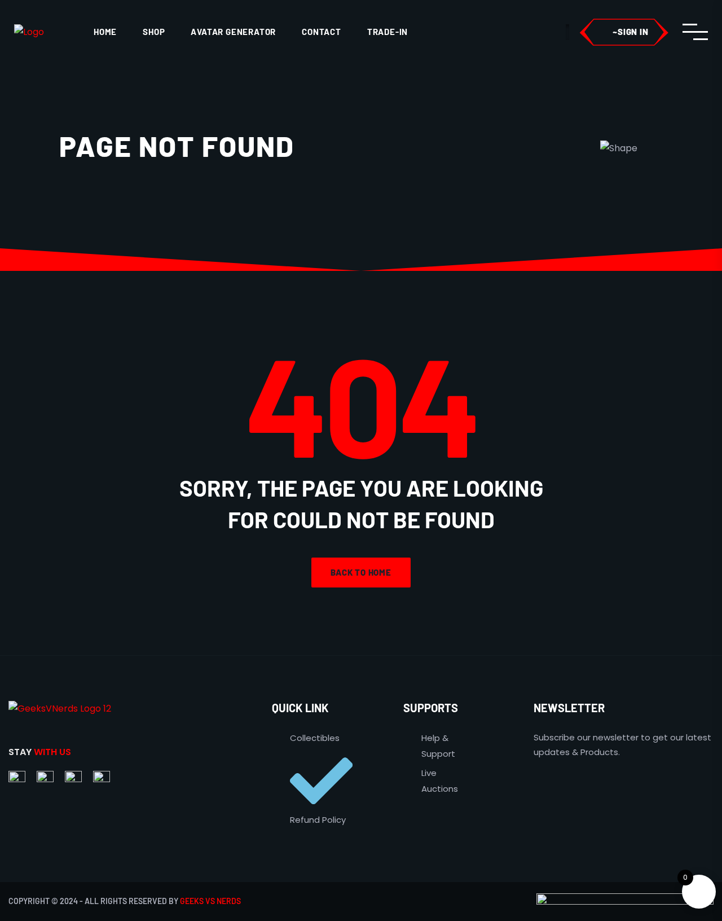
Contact (321, 32)
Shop (154, 32)
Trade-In (387, 32)
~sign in (630, 32)
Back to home (361, 572)
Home (105, 32)
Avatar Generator (233, 32)
